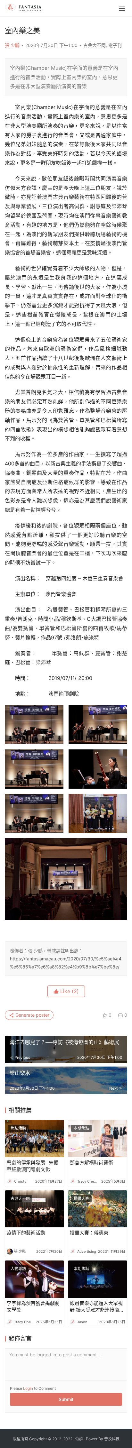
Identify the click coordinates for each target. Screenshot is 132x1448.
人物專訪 (18, 1268)
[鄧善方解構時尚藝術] (97, 1138)
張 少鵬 (12, 45)
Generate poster (31, 1015)
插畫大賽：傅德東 (89, 1233)
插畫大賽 (81, 1198)
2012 (56, 1438)
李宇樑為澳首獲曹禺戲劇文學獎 (33, 1306)
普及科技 (112, 1438)
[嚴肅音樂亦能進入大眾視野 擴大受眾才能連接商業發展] (97, 1279)
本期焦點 (81, 1128)
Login (28, 1388)
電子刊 (115, 45)
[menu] (122, 8)
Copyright (38, 1438)
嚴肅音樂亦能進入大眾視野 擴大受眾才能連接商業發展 (97, 1306)
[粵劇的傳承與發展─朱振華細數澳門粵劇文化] (34, 1138)
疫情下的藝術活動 (26, 1233)
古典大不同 (94, 45)
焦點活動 (18, 1128)
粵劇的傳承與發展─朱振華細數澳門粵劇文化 (32, 1165)
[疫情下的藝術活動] (34, 1209)
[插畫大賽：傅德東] (97, 1209)
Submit (66, 1399)
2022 (67, 1438)
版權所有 (20, 1438)
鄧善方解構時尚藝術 (91, 1162)
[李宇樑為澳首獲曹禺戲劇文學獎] (34, 1279)
